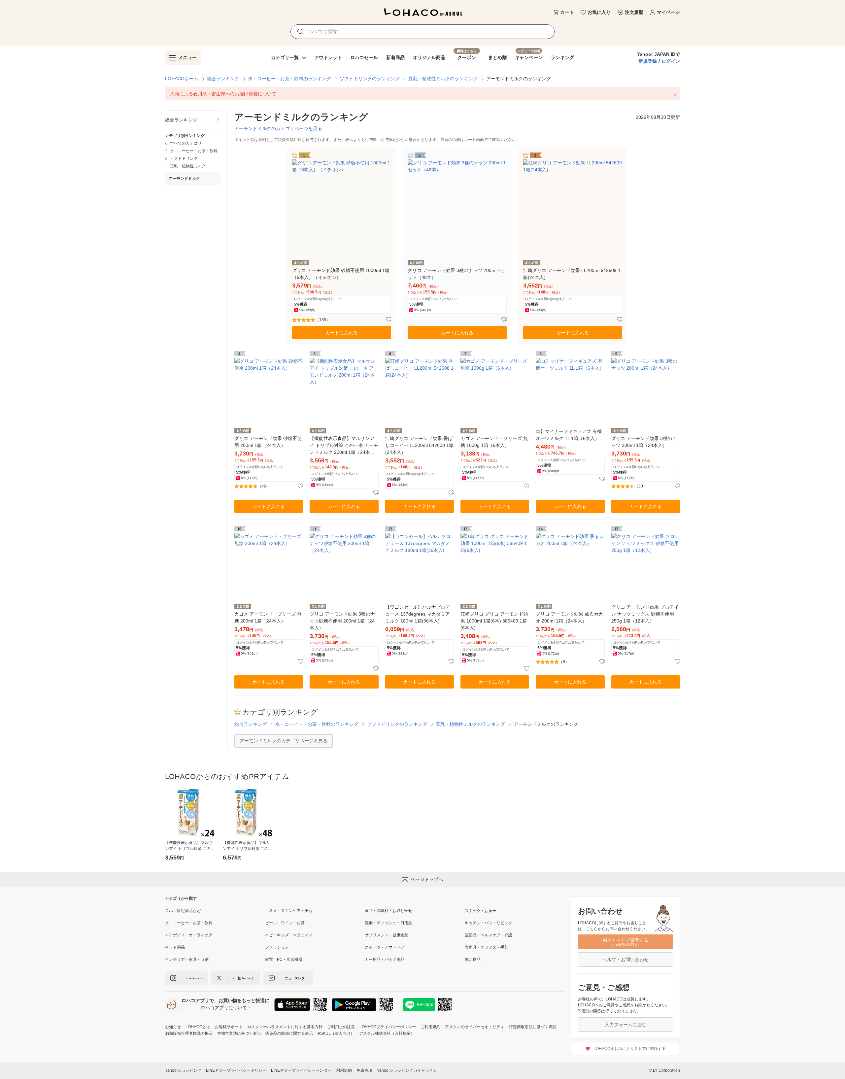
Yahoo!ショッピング (183, 1070)
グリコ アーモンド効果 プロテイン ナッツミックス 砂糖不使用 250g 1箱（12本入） (645, 614)
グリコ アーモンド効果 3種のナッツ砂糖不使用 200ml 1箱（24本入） (342, 620)
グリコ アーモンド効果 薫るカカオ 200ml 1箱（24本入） (569, 617)
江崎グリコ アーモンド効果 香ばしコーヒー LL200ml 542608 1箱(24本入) (419, 445)
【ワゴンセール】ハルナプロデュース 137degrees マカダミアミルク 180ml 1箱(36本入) (417, 614)
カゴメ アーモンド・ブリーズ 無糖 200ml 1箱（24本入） (268, 617)
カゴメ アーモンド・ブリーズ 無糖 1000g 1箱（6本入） (494, 442)
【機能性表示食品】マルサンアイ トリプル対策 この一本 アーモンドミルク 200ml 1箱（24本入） (344, 446)
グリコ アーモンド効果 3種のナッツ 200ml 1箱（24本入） (644, 442)
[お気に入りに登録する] (388, 319)
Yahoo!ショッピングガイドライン (407, 1070)
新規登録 (647, 61)
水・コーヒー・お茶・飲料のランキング (289, 78)
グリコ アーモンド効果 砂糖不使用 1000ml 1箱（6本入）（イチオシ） (340, 274)
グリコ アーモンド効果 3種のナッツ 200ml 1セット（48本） (456, 274)
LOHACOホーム (181, 78)
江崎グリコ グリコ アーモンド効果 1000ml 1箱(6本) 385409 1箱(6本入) (494, 620)
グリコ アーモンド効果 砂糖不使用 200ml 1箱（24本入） (268, 442)
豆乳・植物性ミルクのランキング (443, 78)
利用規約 (344, 1070)
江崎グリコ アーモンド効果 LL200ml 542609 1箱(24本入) (572, 274)
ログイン (670, 61)
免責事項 (364, 1070)
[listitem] (422, 93)
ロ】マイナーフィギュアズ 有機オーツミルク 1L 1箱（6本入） (569, 435)
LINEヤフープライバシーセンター (301, 1070)
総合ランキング (223, 78)
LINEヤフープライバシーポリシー (236, 1070)
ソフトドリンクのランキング (370, 78)
